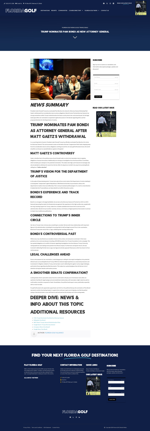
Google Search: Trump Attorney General (44, 324)
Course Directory (75, 10)
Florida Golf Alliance (54, 333)
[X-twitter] (107, 3)
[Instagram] (110, 3)
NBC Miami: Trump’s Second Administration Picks (47, 322)
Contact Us (105, 10)
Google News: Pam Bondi (40, 329)
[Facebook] (103, 3)
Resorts (54, 10)
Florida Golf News (91, 10)
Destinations (45, 10)
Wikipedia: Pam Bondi (39, 320)
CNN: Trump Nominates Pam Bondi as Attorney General (49, 318)
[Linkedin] (113, 3)
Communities (62, 10)
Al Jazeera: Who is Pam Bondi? (42, 327)
